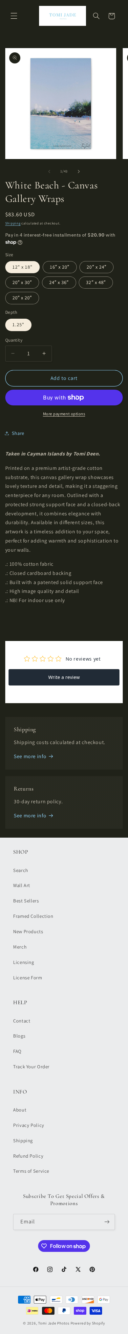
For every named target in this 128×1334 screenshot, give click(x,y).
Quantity (13, 340)
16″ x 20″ (59, 267)
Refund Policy (28, 1156)
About (19, 1110)
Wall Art (21, 885)
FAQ (17, 1051)
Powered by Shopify (88, 1323)
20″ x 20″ (22, 297)
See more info (30, 756)
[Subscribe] (107, 1222)
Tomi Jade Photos (54, 1323)
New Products (28, 931)
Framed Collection (33, 916)
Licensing (23, 962)
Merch (20, 947)
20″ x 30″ (22, 282)
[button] (13, 16)
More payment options (64, 414)
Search (20, 870)
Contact (21, 1021)
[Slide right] (79, 171)
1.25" (18, 324)
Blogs (19, 1036)
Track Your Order (31, 1066)
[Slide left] (49, 171)
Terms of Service (31, 1171)
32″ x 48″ (95, 282)
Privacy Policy (28, 1125)
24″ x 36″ (59, 282)
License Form (27, 977)
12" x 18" (22, 267)
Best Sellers (26, 901)
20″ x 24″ (96, 267)
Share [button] (18, 433)
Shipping (13, 223)
